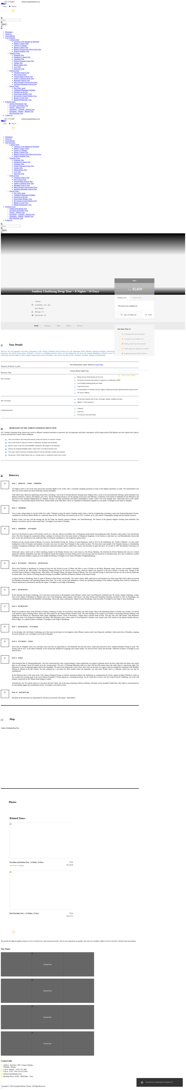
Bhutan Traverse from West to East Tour (27, 49)
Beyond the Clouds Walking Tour (25, 96)
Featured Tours (10, 102)
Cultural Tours (14, 40)
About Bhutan (10, 36)
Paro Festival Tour (20, 75)
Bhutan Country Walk (21, 43)
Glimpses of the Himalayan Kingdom (26, 42)
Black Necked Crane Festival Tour (25, 82)
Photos (68, 326)
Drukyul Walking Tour (21, 51)
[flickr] (2, 4)
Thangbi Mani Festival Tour (23, 76)
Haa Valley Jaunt (19, 88)
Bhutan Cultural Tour (21, 47)
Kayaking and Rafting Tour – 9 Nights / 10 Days (27, 862)
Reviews (79, 326)
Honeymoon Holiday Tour (23, 94)
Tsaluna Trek (18, 63)
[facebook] (1, 4)
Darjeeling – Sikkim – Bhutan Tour (21, 111)
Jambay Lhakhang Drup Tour (24, 78)
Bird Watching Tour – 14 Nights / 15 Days (24, 913)
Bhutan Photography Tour (23, 100)
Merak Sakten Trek (20, 65)
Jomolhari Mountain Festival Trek (25, 84)
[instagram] (5, 4)
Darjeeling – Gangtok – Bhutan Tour (22, 109)
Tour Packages (10, 38)
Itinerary (47, 326)
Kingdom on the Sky (21, 92)
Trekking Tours (14, 53)
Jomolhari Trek (19, 59)
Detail (36, 326)
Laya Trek (17, 67)
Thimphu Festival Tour (21, 73)
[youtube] (4, 4)
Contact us (8, 115)
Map (58, 326)
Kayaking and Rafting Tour (18, 106)
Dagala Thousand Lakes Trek (24, 61)
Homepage (9, 32)
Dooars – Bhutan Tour (17, 107)
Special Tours (14, 86)
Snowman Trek (19, 69)
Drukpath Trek (19, 55)
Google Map (98, 365)
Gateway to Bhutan (20, 45)
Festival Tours (14, 71)
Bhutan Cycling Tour (21, 98)
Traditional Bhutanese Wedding (24, 90)
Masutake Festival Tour (22, 80)
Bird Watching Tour (16, 113)
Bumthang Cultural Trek (22, 57)
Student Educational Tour (18, 104)
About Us (8, 34)
